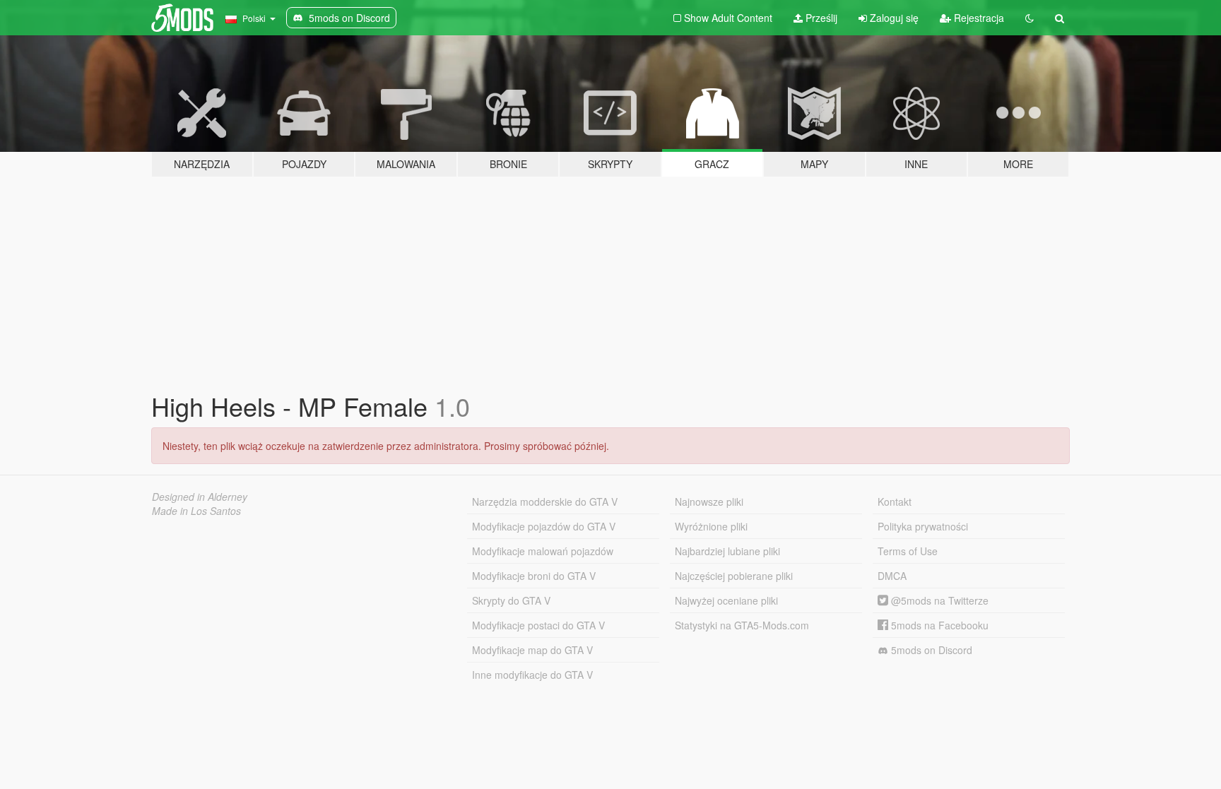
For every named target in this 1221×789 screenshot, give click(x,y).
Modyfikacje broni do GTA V (534, 576)
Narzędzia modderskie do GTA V (545, 501)
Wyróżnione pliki (711, 526)
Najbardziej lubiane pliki (727, 551)
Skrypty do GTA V (511, 600)
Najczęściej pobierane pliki (734, 576)
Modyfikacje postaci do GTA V (538, 625)
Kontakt (895, 501)
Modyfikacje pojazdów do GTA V (543, 526)
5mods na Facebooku (938, 625)
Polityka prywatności (923, 526)
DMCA (892, 576)
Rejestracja (977, 18)
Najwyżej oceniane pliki (726, 600)
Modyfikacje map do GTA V (532, 650)
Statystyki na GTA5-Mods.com (742, 625)
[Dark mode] (1029, 17)
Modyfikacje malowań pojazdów (542, 551)
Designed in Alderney (199, 497)
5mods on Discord (930, 650)
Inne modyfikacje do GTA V (532, 675)
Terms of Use (908, 551)
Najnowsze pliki (709, 501)
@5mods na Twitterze (938, 600)
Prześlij (820, 18)
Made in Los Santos (196, 511)
